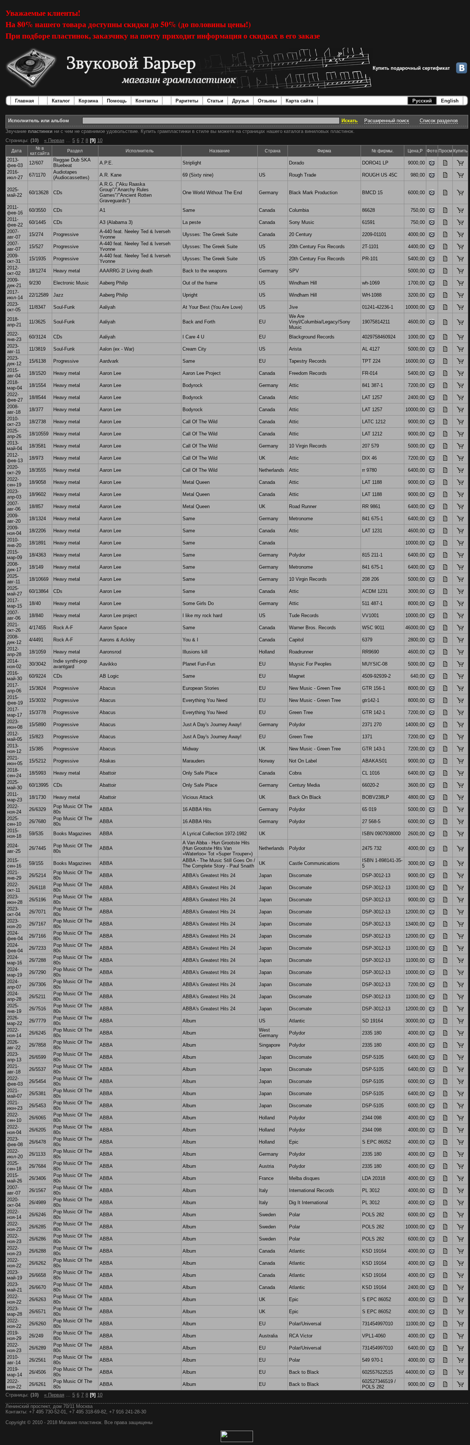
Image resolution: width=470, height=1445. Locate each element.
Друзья (240, 101)
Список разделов (439, 120)
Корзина (88, 101)
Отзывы (267, 101)
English (450, 101)
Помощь (117, 101)
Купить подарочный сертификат (411, 68)
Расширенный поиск (386, 120)
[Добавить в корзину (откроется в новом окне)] (460, 164)
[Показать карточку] (445, 164)
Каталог (61, 101)
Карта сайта (299, 101)
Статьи (215, 101)
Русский (422, 101)
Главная (24, 101)
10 (99, 140)
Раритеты (187, 101)
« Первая (54, 140)
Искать (349, 120)
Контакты (146, 101)
